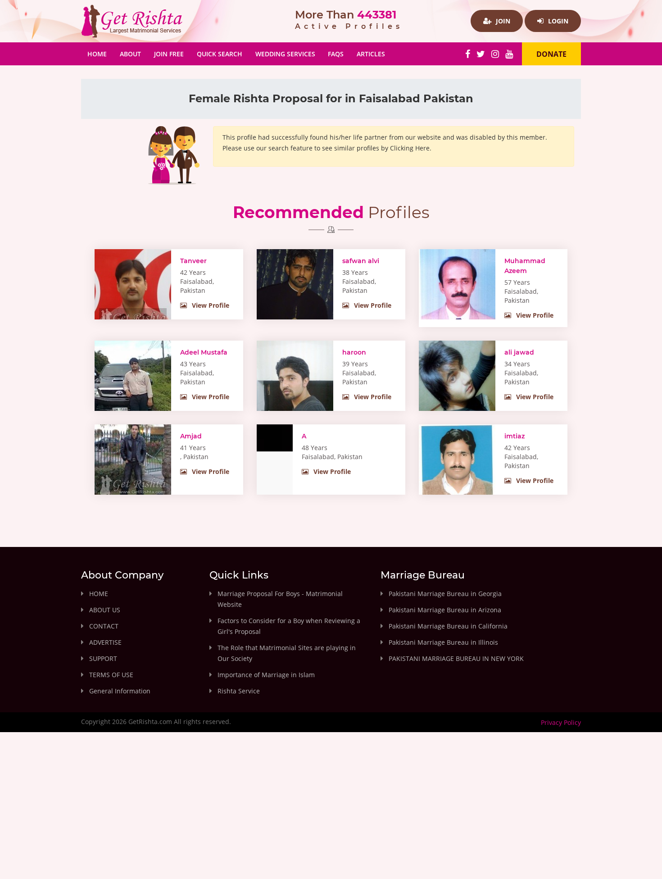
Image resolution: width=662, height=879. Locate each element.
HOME (98, 593)
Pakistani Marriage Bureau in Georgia (445, 593)
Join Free (169, 54)
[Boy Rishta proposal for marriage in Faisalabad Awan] (295, 300)
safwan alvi (360, 261)
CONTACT (103, 626)
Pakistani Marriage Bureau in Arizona (445, 610)
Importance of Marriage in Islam (266, 674)
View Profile (209, 305)
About (130, 54)
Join (502, 21)
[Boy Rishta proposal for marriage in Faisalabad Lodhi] (133, 391)
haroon (354, 352)
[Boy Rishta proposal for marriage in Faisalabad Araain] (133, 291)
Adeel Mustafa (203, 352)
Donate (551, 54)
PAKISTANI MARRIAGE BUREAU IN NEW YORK (456, 658)
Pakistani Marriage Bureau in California (448, 626)
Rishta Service (239, 691)
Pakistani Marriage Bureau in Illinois (443, 642)
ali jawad (519, 352)
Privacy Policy (561, 722)
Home (100, 53)
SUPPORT (103, 658)
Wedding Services (285, 54)
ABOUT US (104, 610)
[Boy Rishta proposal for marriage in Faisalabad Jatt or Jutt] (457, 476)
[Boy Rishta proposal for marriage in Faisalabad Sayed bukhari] (457, 297)
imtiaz (514, 436)
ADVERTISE (105, 642)
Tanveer (193, 261)
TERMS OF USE (111, 674)
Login (557, 21)
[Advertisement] (331, 813)
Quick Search (219, 54)
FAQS (336, 54)
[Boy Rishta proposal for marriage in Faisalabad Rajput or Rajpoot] (457, 389)
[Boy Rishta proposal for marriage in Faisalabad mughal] (295, 388)
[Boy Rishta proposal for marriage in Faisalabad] (275, 437)
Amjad (191, 436)
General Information (119, 691)
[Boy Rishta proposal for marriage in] (133, 462)
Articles (371, 54)
